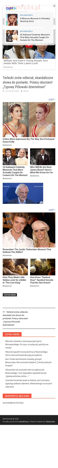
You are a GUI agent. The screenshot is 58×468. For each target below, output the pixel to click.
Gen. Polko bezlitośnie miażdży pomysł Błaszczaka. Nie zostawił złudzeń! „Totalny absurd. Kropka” (28, 362)
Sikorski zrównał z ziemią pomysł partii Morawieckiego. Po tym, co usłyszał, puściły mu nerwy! (26, 344)
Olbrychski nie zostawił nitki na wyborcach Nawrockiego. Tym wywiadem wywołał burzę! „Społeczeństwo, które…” (25, 372)
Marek (25, 91)
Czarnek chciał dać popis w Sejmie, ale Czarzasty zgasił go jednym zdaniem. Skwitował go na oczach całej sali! (28, 383)
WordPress (24, 421)
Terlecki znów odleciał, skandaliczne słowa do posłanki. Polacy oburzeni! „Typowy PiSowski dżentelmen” (15, 318)
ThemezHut (50, 421)
